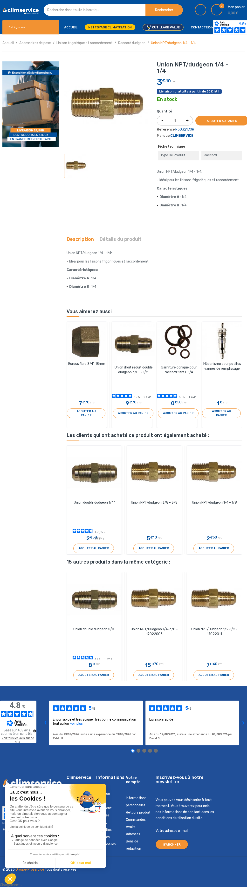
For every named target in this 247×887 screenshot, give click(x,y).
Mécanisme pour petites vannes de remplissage (222, 366)
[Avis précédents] (45, 723)
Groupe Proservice (30, 869)
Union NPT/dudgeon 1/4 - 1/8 (214, 502)
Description (80, 239)
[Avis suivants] (243, 723)
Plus (231, 27)
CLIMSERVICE (181, 136)
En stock (167, 99)
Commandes (136, 820)
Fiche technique (171, 147)
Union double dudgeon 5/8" (94, 629)
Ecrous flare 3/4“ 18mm (86, 364)
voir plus (76, 723)
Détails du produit (120, 239)
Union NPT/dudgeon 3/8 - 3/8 (154, 502)
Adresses (133, 834)
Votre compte (133, 779)
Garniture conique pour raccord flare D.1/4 (179, 369)
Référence (166, 129)
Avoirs (131, 827)
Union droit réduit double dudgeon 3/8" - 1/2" (134, 369)
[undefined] (35, 731)
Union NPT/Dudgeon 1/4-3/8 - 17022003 (154, 631)
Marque (163, 136)
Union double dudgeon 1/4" (94, 502)
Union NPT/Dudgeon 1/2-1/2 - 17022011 (214, 631)
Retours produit (138, 812)
